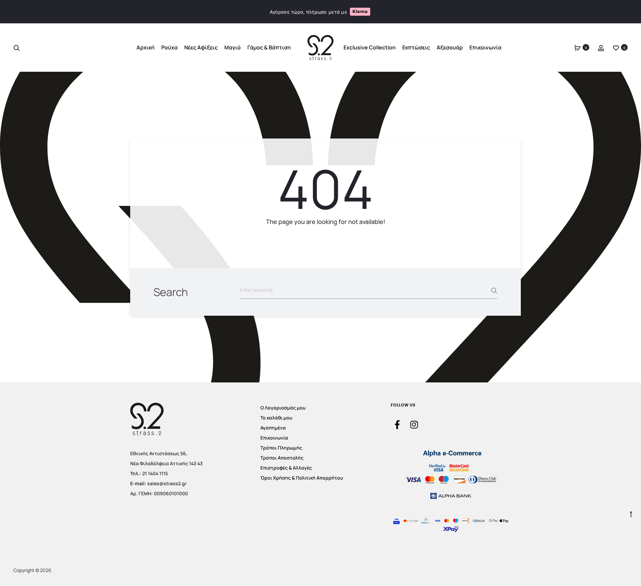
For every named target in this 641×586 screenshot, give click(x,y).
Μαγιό (232, 47)
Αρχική (146, 47)
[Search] (16, 47)
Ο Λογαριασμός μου (282, 407)
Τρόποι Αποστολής (281, 458)
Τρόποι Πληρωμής (281, 448)
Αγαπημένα (273, 427)
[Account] (601, 47)
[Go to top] (631, 513)
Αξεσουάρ (450, 47)
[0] (577, 47)
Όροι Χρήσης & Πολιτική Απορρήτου (301, 478)
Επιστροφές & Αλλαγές (286, 468)
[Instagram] (414, 424)
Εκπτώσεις (416, 47)
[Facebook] (397, 424)
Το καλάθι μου (276, 417)
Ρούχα (169, 47)
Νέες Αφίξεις (201, 47)
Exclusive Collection (370, 47)
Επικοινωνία (485, 47)
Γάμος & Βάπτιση (269, 47)
